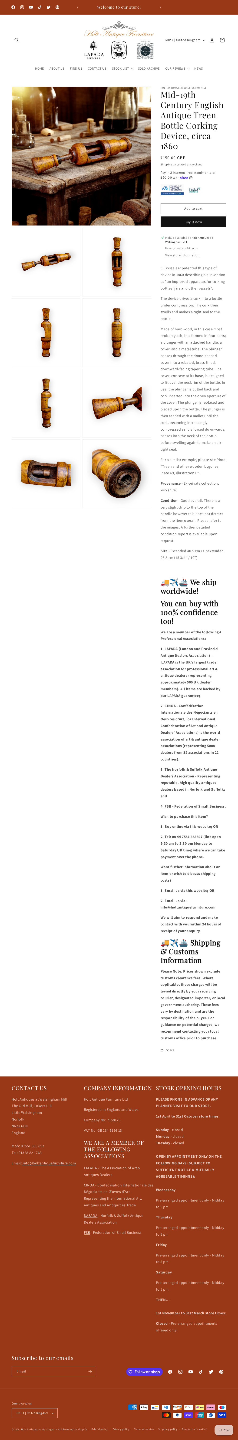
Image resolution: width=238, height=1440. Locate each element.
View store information (182, 255)
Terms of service (144, 1429)
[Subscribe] (90, 1371)
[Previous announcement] (78, 7)
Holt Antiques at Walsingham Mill (42, 1429)
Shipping (166, 164)
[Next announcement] (160, 7)
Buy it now (193, 222)
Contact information (194, 1429)
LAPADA (91, 1168)
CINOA (90, 1185)
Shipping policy (168, 1429)
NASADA (91, 1215)
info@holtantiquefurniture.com (49, 1163)
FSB (87, 1232)
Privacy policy (121, 1429)
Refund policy (99, 1429)
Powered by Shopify (75, 1429)
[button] (17, 40)
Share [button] (170, 1050)
